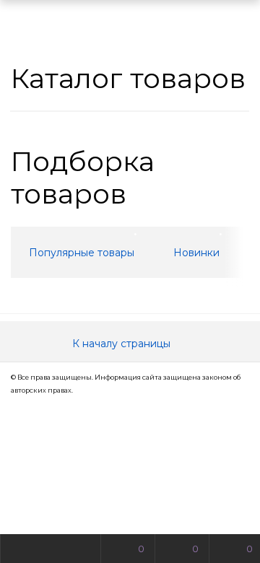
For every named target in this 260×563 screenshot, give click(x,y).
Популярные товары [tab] (81, 252)
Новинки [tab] (196, 252)
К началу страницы (122, 343)
